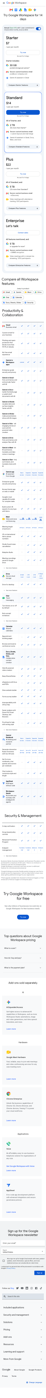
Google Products (35, 1370)
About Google (19, 1370)
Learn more (11, 1029)
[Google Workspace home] (16, 3)
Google (6, 1369)
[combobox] (23, 1251)
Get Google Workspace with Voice (20, 1166)
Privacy (5, 1376)
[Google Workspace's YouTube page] (22, 1289)
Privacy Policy (11, 1268)
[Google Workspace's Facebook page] (36, 1289)
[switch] (38, 28)
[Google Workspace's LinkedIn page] (27, 1289)
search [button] (4, 1296)
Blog (12, 1288)
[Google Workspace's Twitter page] (17, 1289)
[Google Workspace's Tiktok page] (41, 1289)
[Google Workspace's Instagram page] (31, 1289)
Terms (14, 1376)
